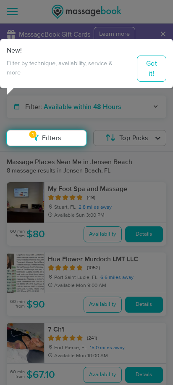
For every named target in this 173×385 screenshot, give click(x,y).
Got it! (151, 68)
